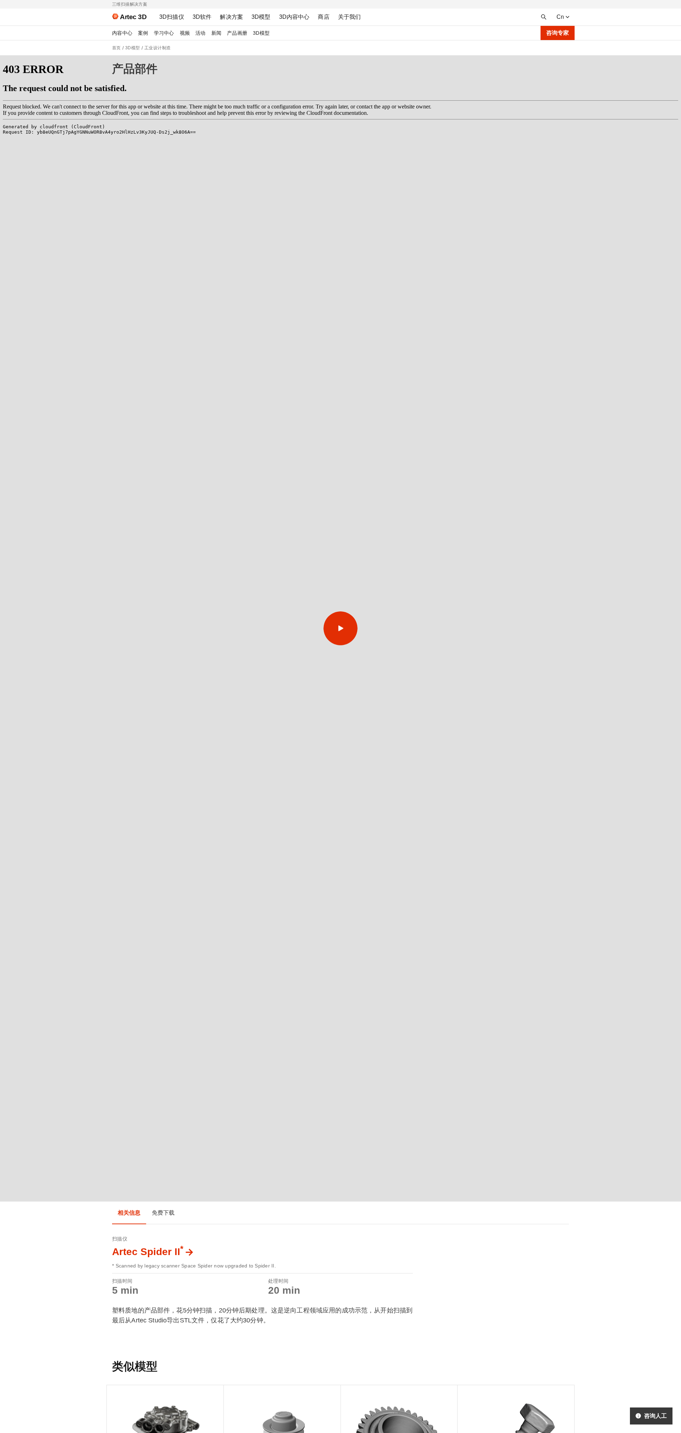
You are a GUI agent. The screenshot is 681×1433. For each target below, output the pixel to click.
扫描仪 (119, 1239)
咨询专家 (557, 33)
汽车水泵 (239, 1394)
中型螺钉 (473, 1394)
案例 (143, 33)
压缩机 (120, 1394)
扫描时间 (122, 1281)
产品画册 (237, 33)
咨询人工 (655, 1416)
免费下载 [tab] (163, 1213)
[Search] (543, 17)
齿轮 (352, 1394)
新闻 (216, 33)
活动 (200, 33)
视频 (185, 33)
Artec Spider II (147, 1251)
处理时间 (278, 1281)
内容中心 (122, 33)
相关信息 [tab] (129, 1213)
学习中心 (164, 33)
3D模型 (261, 33)
